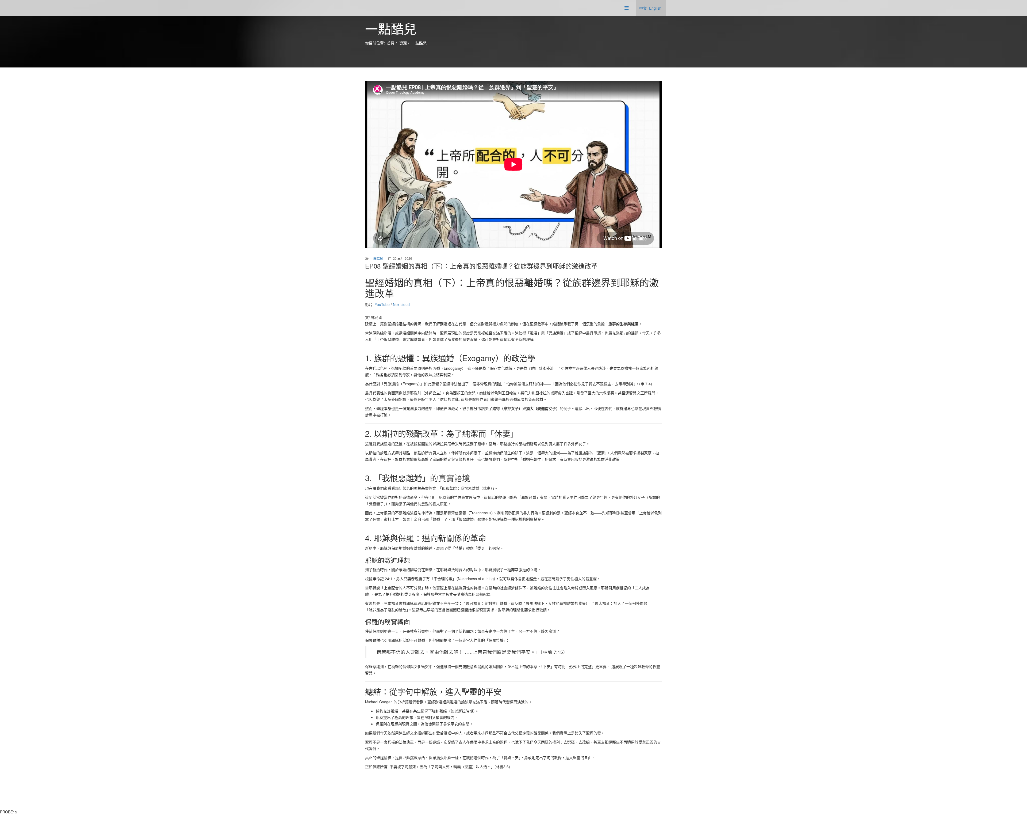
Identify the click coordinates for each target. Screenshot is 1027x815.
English (655, 8)
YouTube (382, 304)
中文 (643, 8)
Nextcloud (401, 304)
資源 (403, 43)
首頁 (390, 43)
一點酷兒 (419, 43)
